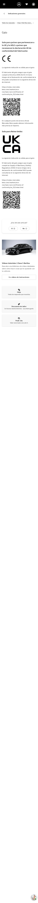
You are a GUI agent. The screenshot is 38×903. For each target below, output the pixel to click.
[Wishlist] (26, 4)
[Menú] (4, 4)
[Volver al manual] (5, 14)
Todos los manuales (8, 23)
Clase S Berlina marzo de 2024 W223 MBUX (24, 23)
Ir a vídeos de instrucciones (19, 277)
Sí (12, 228)
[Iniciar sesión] (33, 4)
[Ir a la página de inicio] (19, 4)
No (24, 228)
